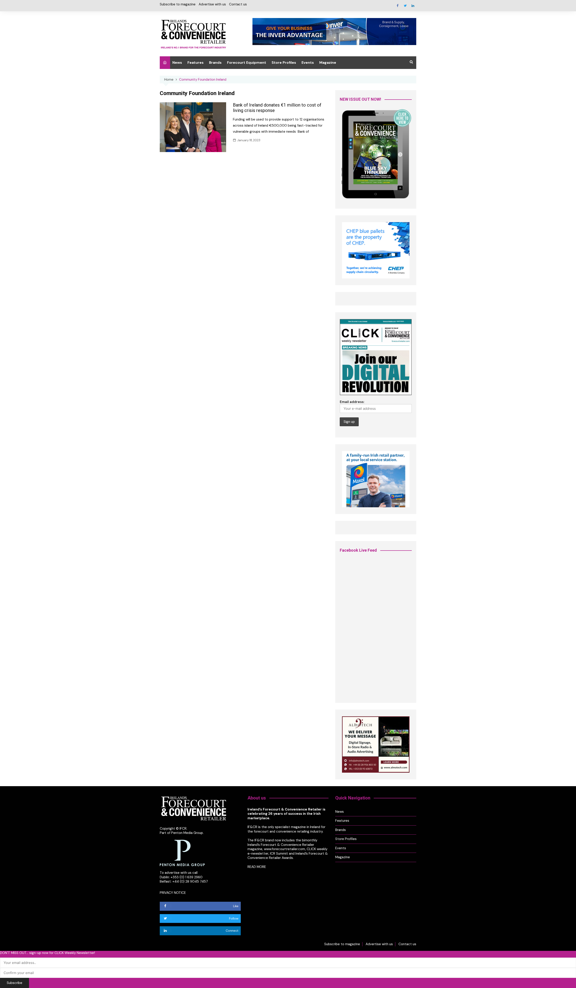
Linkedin (413, 5)
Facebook (397, 5)
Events (308, 62)
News (177, 62)
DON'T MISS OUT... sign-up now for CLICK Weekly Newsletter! (47, 953)
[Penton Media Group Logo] (182, 852)
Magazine (327, 62)
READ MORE (257, 867)
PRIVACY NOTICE (173, 892)
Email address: (352, 402)
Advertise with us (212, 4)
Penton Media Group (187, 833)
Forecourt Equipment (246, 62)
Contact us (238, 4)
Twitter (405, 5)
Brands (215, 62)
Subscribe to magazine (178, 4)
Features (195, 62)
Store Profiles (284, 62)
